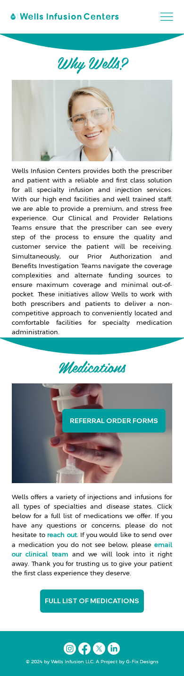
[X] (99, 648)
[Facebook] (84, 648)
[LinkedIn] (114, 648)
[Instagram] (70, 648)
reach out (62, 535)
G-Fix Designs (142, 662)
